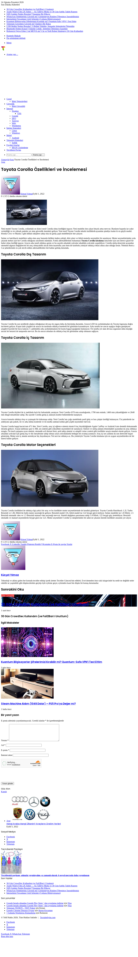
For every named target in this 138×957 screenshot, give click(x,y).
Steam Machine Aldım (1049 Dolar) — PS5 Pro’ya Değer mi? (38, 703)
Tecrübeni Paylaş (13, 150)
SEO (14, 118)
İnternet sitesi (6, 755)
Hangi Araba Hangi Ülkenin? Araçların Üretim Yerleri (33, 823)
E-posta (5, 750)
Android (15, 138)
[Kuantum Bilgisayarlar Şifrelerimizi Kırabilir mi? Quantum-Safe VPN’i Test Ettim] (27, 656)
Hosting (15, 111)
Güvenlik (10, 104)
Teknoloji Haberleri (14, 140)
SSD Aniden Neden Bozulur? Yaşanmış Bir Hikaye (28, 14)
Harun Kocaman (45, 910)
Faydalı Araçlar (13, 145)
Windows (16, 133)
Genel (9, 99)
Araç (12, 159)
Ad (3, 745)
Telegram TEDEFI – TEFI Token (20, 908)
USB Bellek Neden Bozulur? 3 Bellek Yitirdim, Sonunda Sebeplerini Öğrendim (40, 26)
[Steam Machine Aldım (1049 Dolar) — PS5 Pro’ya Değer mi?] (27, 698)
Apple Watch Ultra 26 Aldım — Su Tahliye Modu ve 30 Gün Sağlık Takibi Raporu (41, 12)
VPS (19, 113)
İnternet (9, 109)
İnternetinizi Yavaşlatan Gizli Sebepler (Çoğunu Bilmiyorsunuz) (33, 19)
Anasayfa (5, 159)
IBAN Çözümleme (20, 147)
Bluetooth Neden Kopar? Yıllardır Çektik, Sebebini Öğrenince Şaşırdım (37, 29)
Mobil (9, 135)
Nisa (70, 903)
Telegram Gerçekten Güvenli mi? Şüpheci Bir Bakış (28, 24)
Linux (14, 130)
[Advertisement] (69, 77)
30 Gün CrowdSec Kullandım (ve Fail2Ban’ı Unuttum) (30, 9)
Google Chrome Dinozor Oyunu (20, 910)
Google (15, 116)
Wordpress (16, 126)
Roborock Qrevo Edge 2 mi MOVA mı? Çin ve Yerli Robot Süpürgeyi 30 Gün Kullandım (44, 31)
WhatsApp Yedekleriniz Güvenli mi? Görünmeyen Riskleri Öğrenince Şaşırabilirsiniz (42, 16)
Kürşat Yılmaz (26, 194)
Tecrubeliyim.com (47, 917)
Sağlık (14, 143)
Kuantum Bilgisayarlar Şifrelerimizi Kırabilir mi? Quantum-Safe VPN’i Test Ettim (41, 21)
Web (14, 123)
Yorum (4, 740)
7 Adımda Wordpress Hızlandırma (20, 913)
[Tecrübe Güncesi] (3, 50)
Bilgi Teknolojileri (19, 101)
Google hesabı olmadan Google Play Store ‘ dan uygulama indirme (34, 903)
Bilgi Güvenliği (18, 106)
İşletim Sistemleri (13, 128)
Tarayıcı (15, 121)
